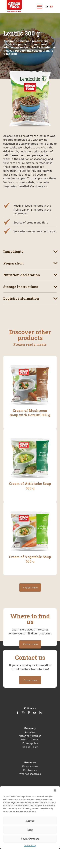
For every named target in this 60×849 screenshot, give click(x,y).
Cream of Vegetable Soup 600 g (30, 559)
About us (30, 731)
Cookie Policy (30, 845)
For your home (30, 766)
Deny (30, 829)
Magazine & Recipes (30, 735)
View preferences (30, 838)
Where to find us (30, 739)
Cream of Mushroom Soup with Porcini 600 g (30, 412)
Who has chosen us (30, 773)
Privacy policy (30, 743)
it (47, 6)
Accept (30, 820)
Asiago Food (14, 6)
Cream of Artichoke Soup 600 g (30, 485)
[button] (55, 790)
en (51, 6)
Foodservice (30, 770)
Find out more (30, 587)
